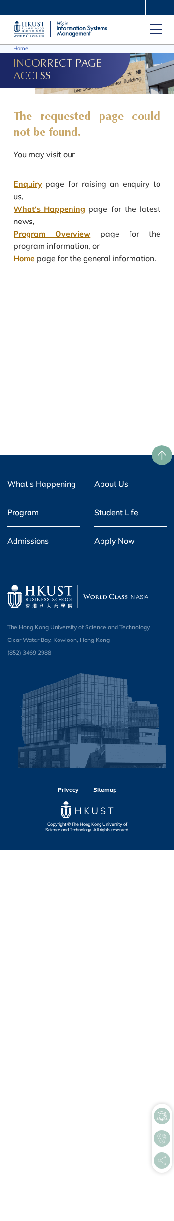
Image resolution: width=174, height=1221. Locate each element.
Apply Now (114, 541)
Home (21, 48)
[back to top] (162, 455)
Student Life (116, 512)
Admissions (28, 541)
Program (23, 512)
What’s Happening (41, 484)
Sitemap (104, 789)
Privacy (68, 789)
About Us (111, 484)
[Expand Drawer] (155, 8)
